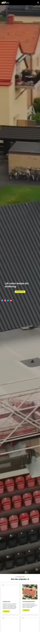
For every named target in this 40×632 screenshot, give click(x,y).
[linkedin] (8, 300)
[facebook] (2, 300)
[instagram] (5, 300)
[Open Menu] (38, 2)
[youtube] (11, 300)
